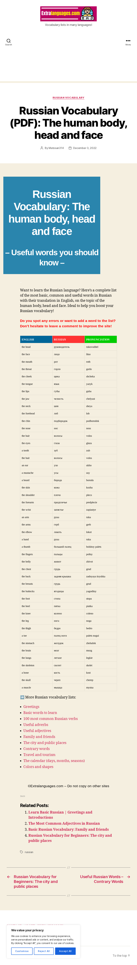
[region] (43, 941)
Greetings (31, 707)
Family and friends (39, 737)
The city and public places (44, 743)
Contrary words (36, 749)
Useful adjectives (37, 731)
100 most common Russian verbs (50, 719)
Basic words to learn (40, 713)
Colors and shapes (38, 767)
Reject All (44, 951)
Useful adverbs (35, 725)
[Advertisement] (68, 58)
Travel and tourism (39, 755)
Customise (22, 951)
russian (29, 852)
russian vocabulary (69, 97)
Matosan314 (56, 148)
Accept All (65, 951)
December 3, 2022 (85, 148)
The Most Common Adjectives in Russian (64, 823)
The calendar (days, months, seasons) (54, 761)
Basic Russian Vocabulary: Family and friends (68, 829)
